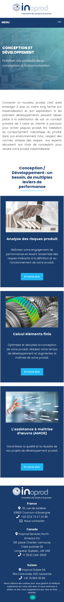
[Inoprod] (32, 9)
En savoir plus (32, 276)
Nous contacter (34, 521)
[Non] (60, 590)
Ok (32, 597)
